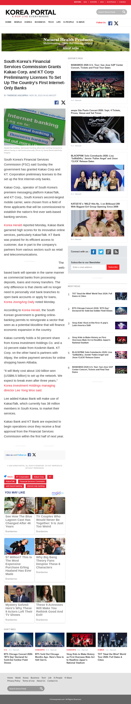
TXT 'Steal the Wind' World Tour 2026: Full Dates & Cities (112, 657)
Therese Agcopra (17, 95)
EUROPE (93, 2)
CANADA (122, 2)
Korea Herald (13, 225)
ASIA (102, 2)
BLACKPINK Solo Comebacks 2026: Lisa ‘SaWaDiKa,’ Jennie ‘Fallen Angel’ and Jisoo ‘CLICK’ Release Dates (94, 158)
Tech (51, 22)
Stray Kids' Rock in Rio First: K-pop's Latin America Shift (90, 324)
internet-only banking (36, 486)
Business (40, 22)
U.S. (85, 2)
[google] (108, 251)
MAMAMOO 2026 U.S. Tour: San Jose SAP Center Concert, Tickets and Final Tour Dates (97, 66)
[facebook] (93, 251)
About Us (41, 681)
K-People (68, 22)
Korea (28, 22)
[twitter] (101, 251)
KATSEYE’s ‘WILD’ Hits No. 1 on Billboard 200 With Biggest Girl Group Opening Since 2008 (95, 205)
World (18, 22)
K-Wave (81, 22)
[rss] (116, 251)
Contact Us (52, 681)
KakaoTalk (10, 481)
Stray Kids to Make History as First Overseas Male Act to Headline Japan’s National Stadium (91, 340)
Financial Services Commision (32, 481)
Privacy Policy (13, 681)
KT (50, 477)
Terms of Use (29, 681)
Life (58, 22)
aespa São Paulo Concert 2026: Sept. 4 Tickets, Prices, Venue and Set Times (96, 112)
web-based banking (14, 486)
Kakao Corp (39, 477)
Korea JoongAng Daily (19, 302)
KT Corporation (22, 477)
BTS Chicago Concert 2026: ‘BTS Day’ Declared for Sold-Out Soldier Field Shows (92, 309)
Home (8, 22)
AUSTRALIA (111, 2)
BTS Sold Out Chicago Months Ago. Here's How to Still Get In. (49, 657)
